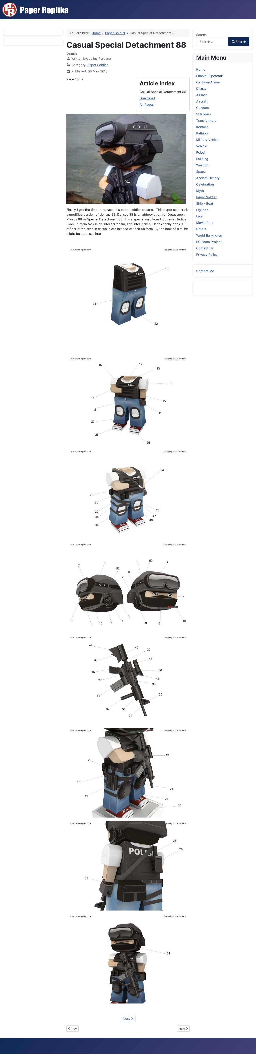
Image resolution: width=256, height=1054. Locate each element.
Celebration (205, 184)
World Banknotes (209, 235)
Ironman (202, 127)
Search (201, 35)
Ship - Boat (204, 203)
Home (200, 69)
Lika (199, 216)
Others (201, 229)
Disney (201, 89)
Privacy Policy (207, 255)
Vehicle (201, 146)
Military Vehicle (207, 140)
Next (127, 1018)
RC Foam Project (209, 242)
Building (202, 159)
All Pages (147, 105)
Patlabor (202, 133)
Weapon (202, 165)
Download (147, 98)
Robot (200, 152)
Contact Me (205, 271)
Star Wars (203, 114)
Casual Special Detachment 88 (163, 92)
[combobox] (212, 41)
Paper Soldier (97, 65)
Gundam (202, 108)
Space (201, 172)
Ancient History (208, 178)
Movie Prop (205, 223)
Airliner (201, 95)
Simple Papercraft (209, 76)
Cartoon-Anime (208, 82)
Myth (200, 191)
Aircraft (202, 101)
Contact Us (204, 248)
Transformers (206, 120)
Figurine (202, 210)
